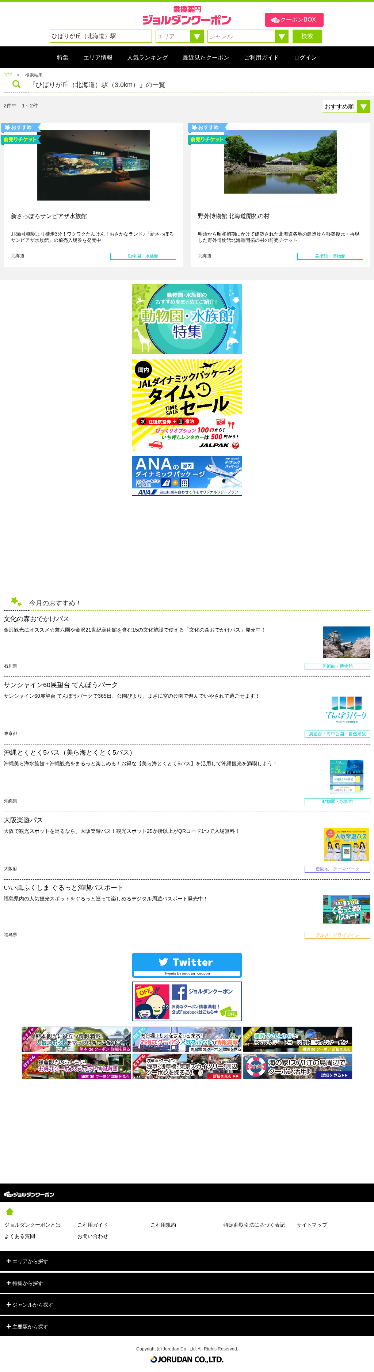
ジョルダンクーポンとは (32, 1225)
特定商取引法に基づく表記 (254, 1225)
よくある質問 (19, 1236)
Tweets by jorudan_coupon (187, 973)
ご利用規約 (163, 1225)
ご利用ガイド (92, 1225)
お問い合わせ (92, 1236)
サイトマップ (312, 1225)
